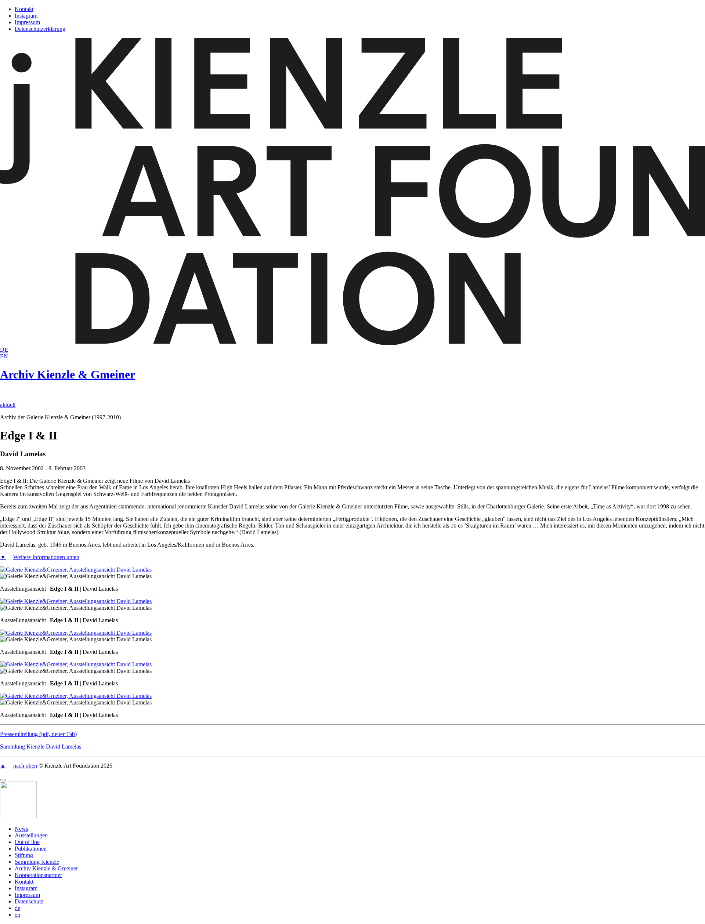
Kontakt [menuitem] (24, 881)
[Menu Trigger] (3, 780)
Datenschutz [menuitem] (29, 901)
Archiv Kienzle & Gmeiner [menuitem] (46, 868)
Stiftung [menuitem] (24, 855)
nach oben (25, 765)
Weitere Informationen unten (46, 557)
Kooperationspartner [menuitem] (38, 875)
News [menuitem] (21, 829)
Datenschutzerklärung (40, 29)
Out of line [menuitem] (27, 842)
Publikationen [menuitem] (31, 848)
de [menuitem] (17, 908)
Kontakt (24, 9)
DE (4, 350)
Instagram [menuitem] (26, 888)
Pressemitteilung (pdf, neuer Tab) (38, 734)
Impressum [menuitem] (27, 895)
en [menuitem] (17, 915)
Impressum (27, 22)
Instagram (26, 15)
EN (4, 356)
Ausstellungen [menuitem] (31, 835)
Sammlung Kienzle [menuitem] (37, 862)
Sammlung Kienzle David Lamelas (40, 746)
